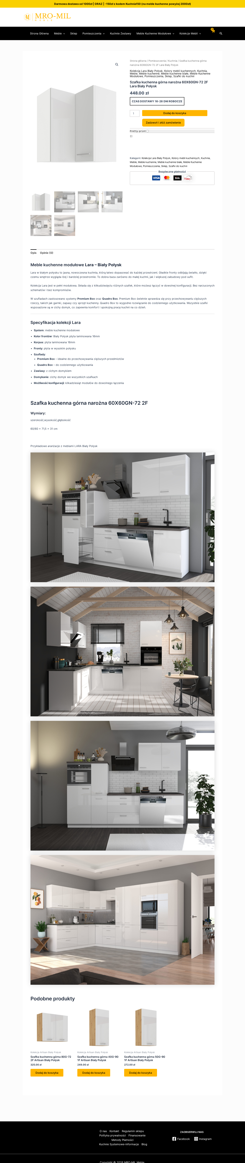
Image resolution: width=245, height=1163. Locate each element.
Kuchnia (172, 60)
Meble (58, 33)
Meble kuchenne (149, 73)
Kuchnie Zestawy (120, 33)
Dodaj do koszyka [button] (47, 1072)
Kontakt (114, 1131)
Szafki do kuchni (183, 76)
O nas (103, 1131)
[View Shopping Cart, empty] (213, 33)
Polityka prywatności (112, 1135)
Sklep (73, 33)
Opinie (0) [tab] (46, 252)
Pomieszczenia (91, 33)
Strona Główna (39, 33)
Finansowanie (137, 1135)
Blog (144, 1144)
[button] (63, 33)
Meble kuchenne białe (174, 73)
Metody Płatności (123, 1140)
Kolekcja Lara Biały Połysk (146, 71)
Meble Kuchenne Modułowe (153, 33)
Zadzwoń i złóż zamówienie (163, 122)
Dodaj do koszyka (174, 113)
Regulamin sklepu (133, 1131)
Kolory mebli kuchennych (180, 71)
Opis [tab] (33, 252)
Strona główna (138, 60)
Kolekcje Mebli (189, 33)
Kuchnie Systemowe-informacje (119, 1144)
